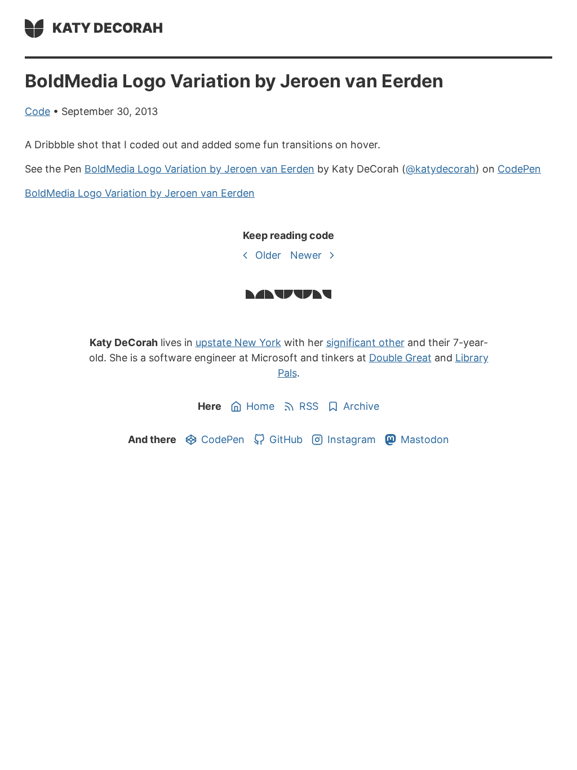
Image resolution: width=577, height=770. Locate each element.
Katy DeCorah (107, 28)
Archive (361, 406)
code (37, 111)
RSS (308, 406)
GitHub (286, 439)
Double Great (400, 358)
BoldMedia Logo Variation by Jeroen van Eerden (199, 169)
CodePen (519, 169)
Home (260, 406)
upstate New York (238, 342)
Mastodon (425, 439)
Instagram (351, 439)
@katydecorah (441, 169)
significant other (365, 342)
